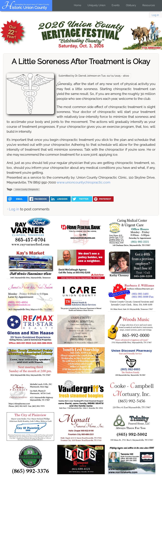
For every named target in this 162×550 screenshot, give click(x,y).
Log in (155, 15)
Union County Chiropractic (27, 189)
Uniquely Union (96, 5)
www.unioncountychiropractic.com (83, 182)
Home (77, 5)
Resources (148, 5)
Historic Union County (24, 7)
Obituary (131, 5)
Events (116, 5)
